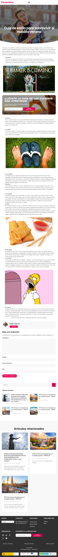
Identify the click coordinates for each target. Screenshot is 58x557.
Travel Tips (29, 23)
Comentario (5, 338)
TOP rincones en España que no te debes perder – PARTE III (47, 396)
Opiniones (32, 526)
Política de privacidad (29, 543)
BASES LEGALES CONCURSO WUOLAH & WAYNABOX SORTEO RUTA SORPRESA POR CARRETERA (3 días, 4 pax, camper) (19, 398)
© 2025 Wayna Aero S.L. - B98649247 (29, 549)
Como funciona (33, 522)
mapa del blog (29, 547)
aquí (6, 199)
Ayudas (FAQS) (33, 524)
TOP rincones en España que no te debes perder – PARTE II (19, 409)
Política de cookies (50, 543)
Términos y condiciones (8, 543)
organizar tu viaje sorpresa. (12, 316)
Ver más (14, 326)
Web (3, 369)
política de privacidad (29, 111)
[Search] (54, 385)
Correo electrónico (7, 363)
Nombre (4, 357)
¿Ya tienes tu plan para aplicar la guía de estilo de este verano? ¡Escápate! (29, 317)
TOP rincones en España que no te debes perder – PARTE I (47, 409)
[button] (29, 2)
